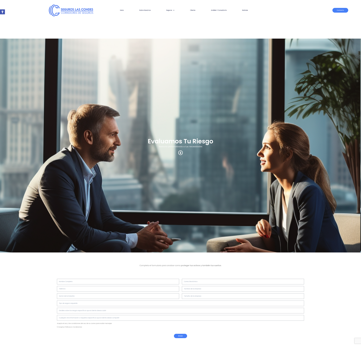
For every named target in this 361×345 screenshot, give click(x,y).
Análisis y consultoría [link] (219, 10)
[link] (2, 11)
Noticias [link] (245, 10)
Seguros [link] (169, 10)
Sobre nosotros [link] (145, 10)
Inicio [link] (122, 10)
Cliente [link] (192, 10)
